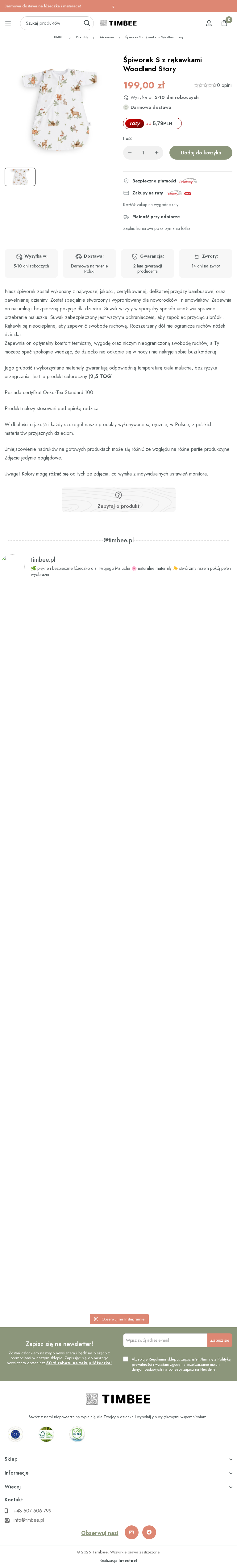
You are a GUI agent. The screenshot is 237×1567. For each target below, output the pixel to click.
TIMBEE (59, 37)
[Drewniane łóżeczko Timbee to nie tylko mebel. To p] (58, 681)
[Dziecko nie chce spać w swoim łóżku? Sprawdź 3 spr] (178, 711)
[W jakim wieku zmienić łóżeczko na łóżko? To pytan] (178, 973)
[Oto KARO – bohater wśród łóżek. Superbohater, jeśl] (58, 1209)
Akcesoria (107, 37)
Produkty (82, 37)
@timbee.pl (118, 541)
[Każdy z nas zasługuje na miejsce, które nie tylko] (58, 939)
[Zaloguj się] (209, 23)
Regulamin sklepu (164, 1359)
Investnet (128, 1560)
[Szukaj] (87, 23)
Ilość (127, 138)
